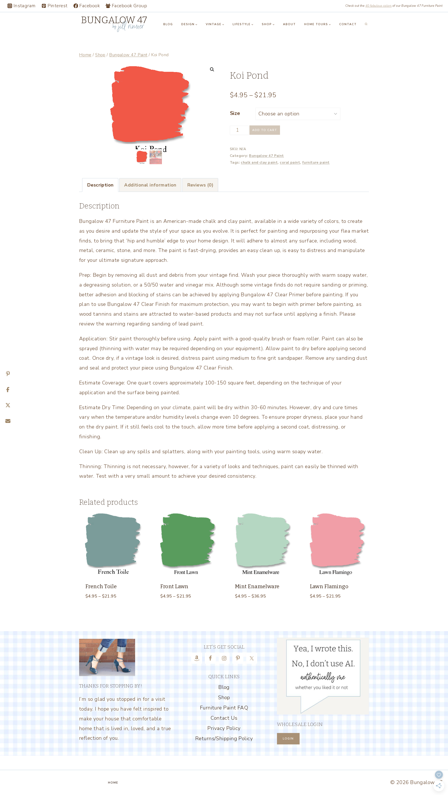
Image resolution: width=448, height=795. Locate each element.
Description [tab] (100, 185)
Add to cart (264, 130)
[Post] (8, 405)
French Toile (101, 586)
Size (235, 113)
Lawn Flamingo (329, 586)
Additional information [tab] (150, 185)
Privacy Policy (223, 728)
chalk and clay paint (259, 162)
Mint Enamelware (257, 586)
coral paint (290, 162)
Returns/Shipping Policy (224, 738)
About (289, 24)
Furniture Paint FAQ (224, 707)
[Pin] (8, 374)
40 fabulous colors (378, 6)
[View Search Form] (366, 24)
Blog (168, 24)
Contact (348, 24)
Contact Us (223, 718)
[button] (212, 69)
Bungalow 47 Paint (266, 155)
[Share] (8, 390)
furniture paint (316, 162)
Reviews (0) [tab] (200, 185)
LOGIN (288, 738)
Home (113, 783)
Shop (224, 697)
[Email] (8, 421)
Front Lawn (174, 586)
